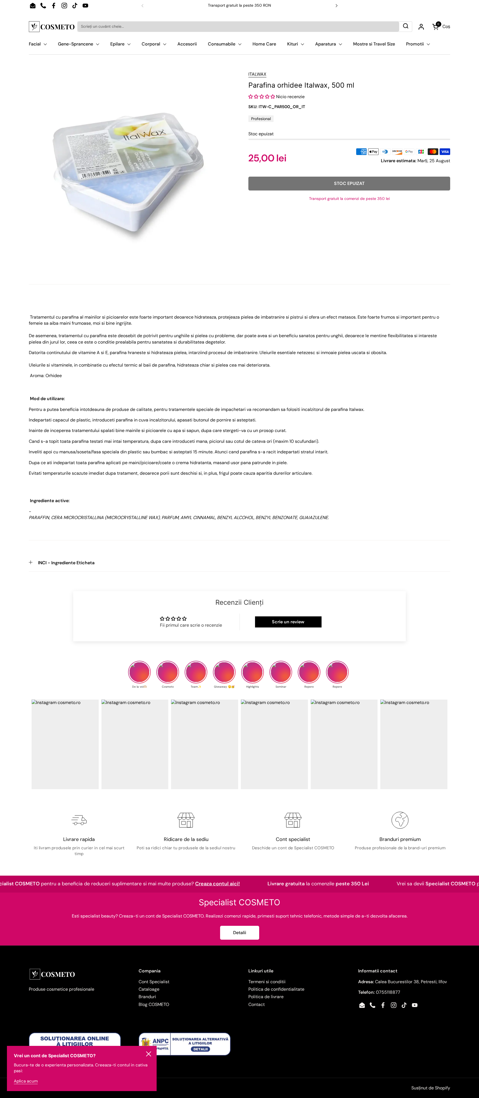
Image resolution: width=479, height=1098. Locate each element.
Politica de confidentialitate (276, 989)
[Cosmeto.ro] (52, 27)
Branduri (147, 997)
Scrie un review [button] (288, 622)
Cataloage (149, 989)
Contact (256, 1004)
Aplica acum (26, 1081)
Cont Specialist (154, 982)
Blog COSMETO (154, 1004)
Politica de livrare (266, 997)
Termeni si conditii (267, 982)
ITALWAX (257, 74)
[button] (262, 97)
